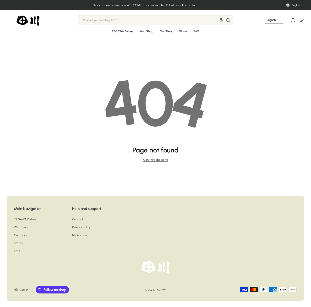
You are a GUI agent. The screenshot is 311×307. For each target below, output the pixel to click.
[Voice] (221, 20)
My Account (80, 235)
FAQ (17, 251)
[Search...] (228, 20)
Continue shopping (155, 160)
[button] (295, 5)
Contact (77, 219)
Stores (18, 243)
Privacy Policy (81, 227)
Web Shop (21, 227)
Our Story (20, 235)
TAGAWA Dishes (25, 219)
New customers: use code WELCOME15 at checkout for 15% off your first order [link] (144, 5)
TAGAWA (161, 289)
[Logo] (28, 20)
